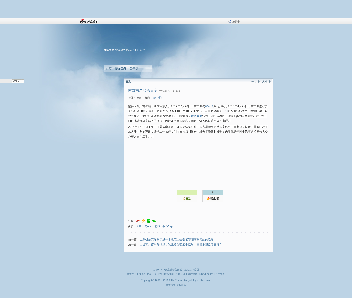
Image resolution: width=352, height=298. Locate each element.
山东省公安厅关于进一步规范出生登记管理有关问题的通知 (177, 239)
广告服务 (157, 274)
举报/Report (168, 226)
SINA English (206, 274)
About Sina (145, 274)
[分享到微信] (154, 221)
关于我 (134, 68)
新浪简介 (132, 274)
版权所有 (181, 285)
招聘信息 (181, 274)
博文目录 (120, 68)
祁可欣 (209, 106)
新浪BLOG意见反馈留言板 (167, 269)
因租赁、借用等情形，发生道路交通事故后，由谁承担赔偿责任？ (181, 244)
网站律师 (192, 274)
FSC (225, 111)
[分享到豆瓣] (148, 221)
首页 (109, 68)
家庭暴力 (196, 116)
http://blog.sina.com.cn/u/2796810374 (124, 50)
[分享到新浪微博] (138, 221)
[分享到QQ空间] (143, 221)
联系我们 (169, 274)
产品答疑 (220, 274)
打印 (157, 226)
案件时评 (158, 97)
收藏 (138, 226)
